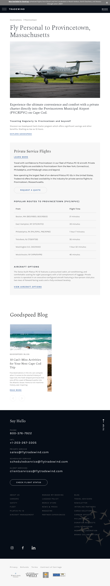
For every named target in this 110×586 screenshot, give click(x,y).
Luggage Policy (50, 499)
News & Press (50, 507)
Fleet (13, 507)
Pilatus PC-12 (17, 511)
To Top (103, 427)
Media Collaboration (85, 531)
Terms (35, 567)
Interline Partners (85, 507)
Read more (16, 390)
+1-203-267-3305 (23, 442)
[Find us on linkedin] (33, 548)
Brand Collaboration (86, 535)
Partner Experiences (53, 515)
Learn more (21, 157)
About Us (15, 495)
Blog (76, 495)
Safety (13, 503)
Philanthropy (81, 519)
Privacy (14, 567)
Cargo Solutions (83, 511)
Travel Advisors (83, 499)
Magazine (47, 511)
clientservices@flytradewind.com (36, 471)
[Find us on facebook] (23, 548)
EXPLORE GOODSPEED (21, 134)
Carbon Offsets (83, 515)
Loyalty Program (83, 527)
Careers (14, 499)
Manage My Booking (53, 495)
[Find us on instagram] (12, 548)
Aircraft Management (22, 515)
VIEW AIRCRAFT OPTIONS (28, 287)
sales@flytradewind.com (29, 452)
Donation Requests (85, 523)
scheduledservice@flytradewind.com (39, 461)
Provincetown (30, 20)
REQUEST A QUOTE (30, 190)
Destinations (16, 20)
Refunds (24, 567)
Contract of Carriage (51, 567)
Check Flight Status (28, 482)
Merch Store (49, 503)
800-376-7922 (21, 433)
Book (105, 9)
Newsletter (80, 503)
